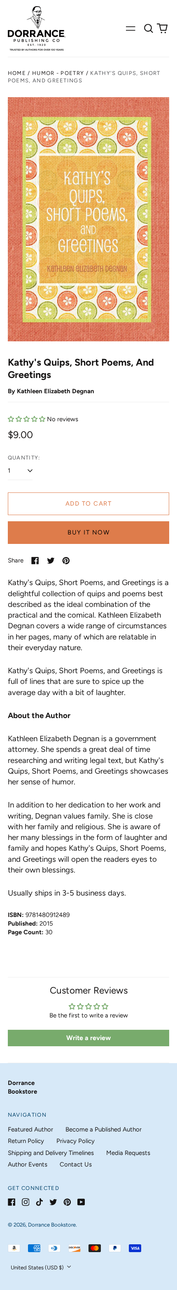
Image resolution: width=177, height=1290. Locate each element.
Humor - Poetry (58, 73)
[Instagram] (26, 1202)
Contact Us (76, 1164)
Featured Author (30, 1129)
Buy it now (88, 532)
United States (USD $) (38, 1267)
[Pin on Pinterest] (66, 561)
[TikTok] (39, 1202)
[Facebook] (12, 1202)
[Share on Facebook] (35, 561)
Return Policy (26, 1141)
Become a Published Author (103, 1129)
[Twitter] (53, 1202)
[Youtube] (81, 1202)
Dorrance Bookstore (52, 1225)
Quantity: (24, 458)
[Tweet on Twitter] (51, 561)
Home (17, 73)
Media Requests (128, 1153)
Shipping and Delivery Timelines (51, 1153)
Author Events (27, 1164)
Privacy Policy (75, 1141)
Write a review (88, 1038)
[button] (149, 28)
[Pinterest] (67, 1202)
